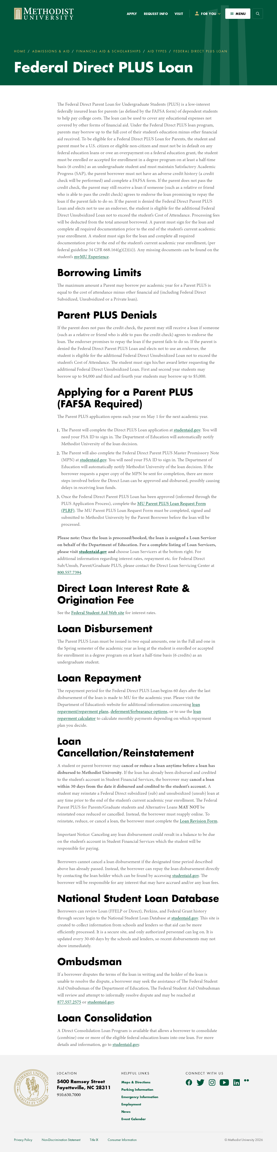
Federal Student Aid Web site (97, 613)
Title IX (94, 1139)
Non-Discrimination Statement (61, 1139)
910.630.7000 (69, 1095)
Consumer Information (122, 1139)
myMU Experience (91, 257)
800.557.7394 (69, 573)
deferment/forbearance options (139, 712)
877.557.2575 (69, 1002)
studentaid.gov (187, 430)
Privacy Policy (23, 1139)
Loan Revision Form (198, 821)
